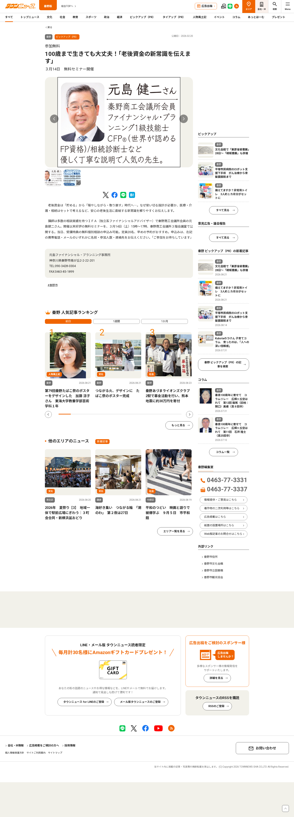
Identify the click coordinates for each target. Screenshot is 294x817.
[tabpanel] (119, 122)
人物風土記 (199, 17)
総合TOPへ (67, 6)
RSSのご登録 (216, 706)
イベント (219, 17)
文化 (49, 17)
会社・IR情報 (16, 745)
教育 (75, 17)
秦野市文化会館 (213, 563)
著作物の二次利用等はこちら (222, 508)
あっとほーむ (256, 17)
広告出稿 (206, 6)
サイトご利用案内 (36, 752)
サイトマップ (55, 752)
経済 (119, 17)
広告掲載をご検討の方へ (44, 745)
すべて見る (222, 210)
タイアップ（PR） (174, 17)
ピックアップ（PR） (142, 17)
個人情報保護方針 (14, 752)
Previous (54, 119)
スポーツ (91, 17)
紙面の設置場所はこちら (219, 525)
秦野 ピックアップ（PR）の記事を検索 (222, 364)
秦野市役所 (211, 556)
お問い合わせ (266, 748)
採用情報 (69, 745)
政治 (106, 17)
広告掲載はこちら (215, 516)
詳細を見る (216, 678)
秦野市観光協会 (213, 577)
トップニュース (29, 17)
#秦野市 (53, 285)
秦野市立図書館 (213, 570)
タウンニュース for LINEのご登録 (83, 701)
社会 (62, 17)
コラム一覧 (223, 452)
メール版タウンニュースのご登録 (140, 701)
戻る (49, 27)
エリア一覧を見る (174, 531)
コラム (236, 17)
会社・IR (262, 9)
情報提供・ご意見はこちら (220, 499)
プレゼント (278, 17)
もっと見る (178, 425)
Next (183, 119)
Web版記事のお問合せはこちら (223, 533)
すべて (9, 17)
